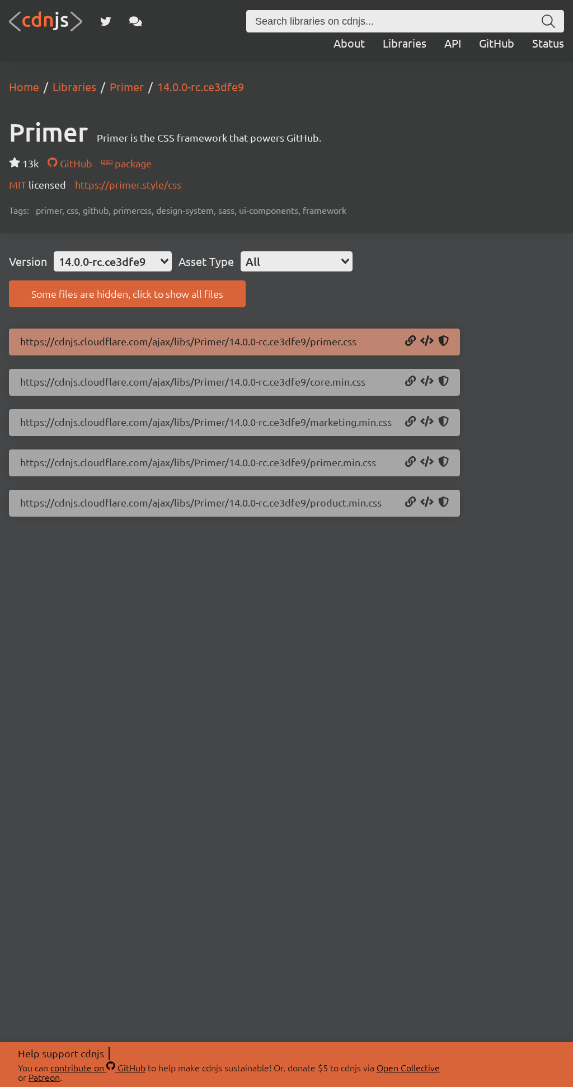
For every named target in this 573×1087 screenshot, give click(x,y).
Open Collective (408, 1067)
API (452, 43)
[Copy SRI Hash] (443, 341)
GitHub (496, 43)
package (132, 163)
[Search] (548, 21)
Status (548, 43)
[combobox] (113, 261)
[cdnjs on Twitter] (105, 21)
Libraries (404, 43)
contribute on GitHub (97, 1067)
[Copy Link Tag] (427, 341)
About (349, 43)
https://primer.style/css (128, 184)
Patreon (44, 1077)
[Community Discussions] (135, 21)
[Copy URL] (410, 341)
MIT (19, 184)
